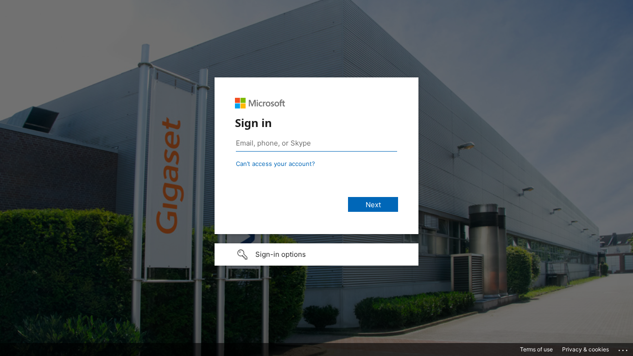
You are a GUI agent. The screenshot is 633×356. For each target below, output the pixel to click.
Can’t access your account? (275, 163)
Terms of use (536, 349)
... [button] (623, 348)
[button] (316, 254)
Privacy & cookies (585, 349)
